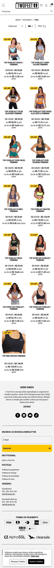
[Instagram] (23, 415)
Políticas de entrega (9, 473)
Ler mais (27, 406)
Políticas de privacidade (10, 476)
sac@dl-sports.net (8, 494)
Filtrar (40, 26)
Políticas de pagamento (10, 470)
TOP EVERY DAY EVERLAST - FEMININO (40, 259)
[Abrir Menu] (3, 5)
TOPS (36, 20)
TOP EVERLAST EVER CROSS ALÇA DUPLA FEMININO (40, 113)
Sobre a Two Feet (8, 460)
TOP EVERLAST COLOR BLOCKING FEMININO (14, 113)
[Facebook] (17, 415)
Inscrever (7, 448)
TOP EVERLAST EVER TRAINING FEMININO (40, 161)
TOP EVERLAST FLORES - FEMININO (14, 210)
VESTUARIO (27, 20)
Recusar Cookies (18, 561)
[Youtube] (30, 415)
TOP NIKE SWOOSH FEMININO (13, 356)
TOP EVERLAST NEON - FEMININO (14, 259)
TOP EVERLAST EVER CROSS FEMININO (14, 161)
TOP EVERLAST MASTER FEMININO (40, 210)
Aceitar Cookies (36, 561)
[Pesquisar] (51, 11)
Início (17, 20)
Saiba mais (35, 556)
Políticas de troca (8, 479)
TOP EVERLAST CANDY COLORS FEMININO (40, 64)
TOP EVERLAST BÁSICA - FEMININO (14, 64)
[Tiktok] (36, 415)
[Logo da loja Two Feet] (27, 5)
